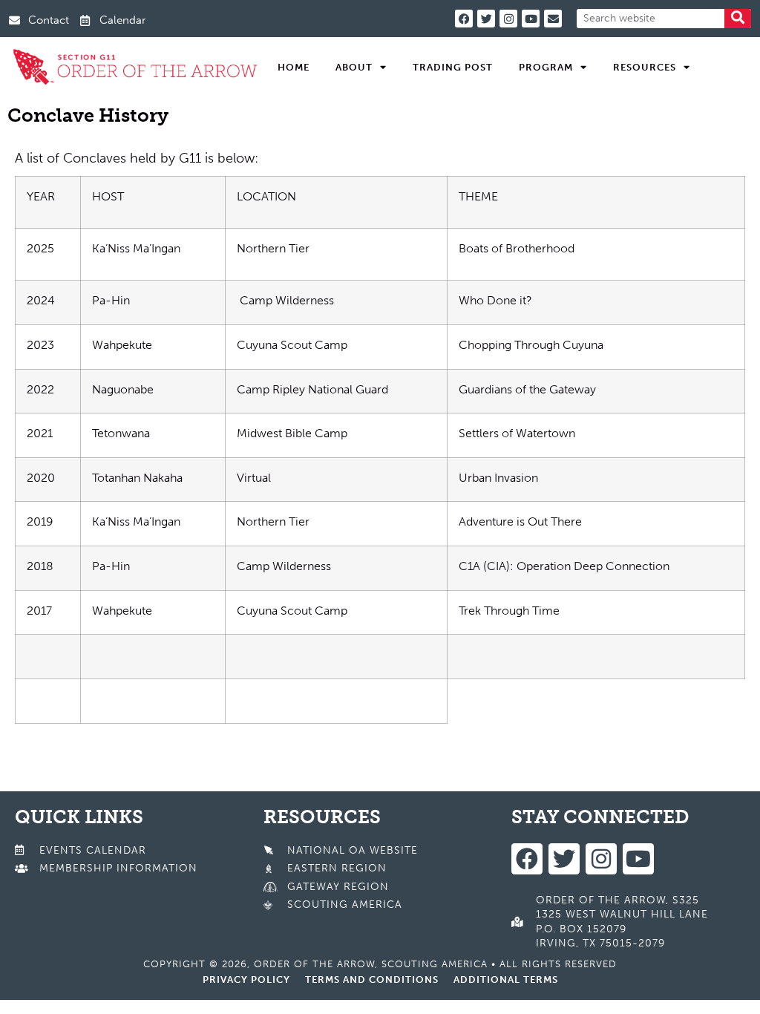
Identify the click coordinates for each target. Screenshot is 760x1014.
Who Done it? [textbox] (495, 300)
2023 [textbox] (40, 345)
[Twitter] (486, 18)
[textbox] (595, 202)
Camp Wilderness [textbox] (285, 300)
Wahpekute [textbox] (122, 345)
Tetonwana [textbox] (121, 433)
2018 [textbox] (40, 566)
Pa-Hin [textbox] (111, 300)
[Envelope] (553, 18)
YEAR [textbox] (41, 196)
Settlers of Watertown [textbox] (517, 433)
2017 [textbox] (39, 611)
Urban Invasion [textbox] (498, 478)
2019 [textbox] (40, 521)
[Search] (737, 18)
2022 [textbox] (40, 389)
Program (546, 67)
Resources (644, 67)
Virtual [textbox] (254, 478)
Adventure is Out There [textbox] (520, 521)
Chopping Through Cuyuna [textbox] (531, 345)
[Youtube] (531, 18)
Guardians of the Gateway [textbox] (527, 389)
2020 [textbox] (41, 478)
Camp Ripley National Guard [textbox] (312, 389)
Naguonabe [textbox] (123, 389)
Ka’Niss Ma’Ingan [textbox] (136, 248)
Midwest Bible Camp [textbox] (292, 433)
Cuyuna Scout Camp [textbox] (292, 345)
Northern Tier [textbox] (273, 248)
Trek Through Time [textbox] (509, 611)
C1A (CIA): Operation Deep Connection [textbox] (564, 566)
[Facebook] (464, 18)
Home (293, 67)
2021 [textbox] (40, 433)
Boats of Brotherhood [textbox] (516, 248)
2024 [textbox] (41, 300)
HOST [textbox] (108, 196)
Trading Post (453, 67)
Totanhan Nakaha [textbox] (137, 478)
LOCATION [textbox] (266, 196)
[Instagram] (508, 18)
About (354, 67)
